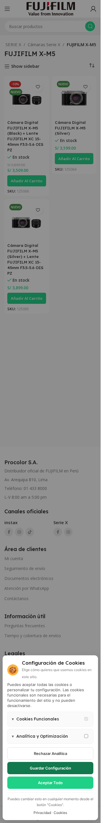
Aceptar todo (50, 782)
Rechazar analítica (50, 753)
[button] (50, 719)
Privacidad (42, 812)
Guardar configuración (50, 768)
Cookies (60, 812)
